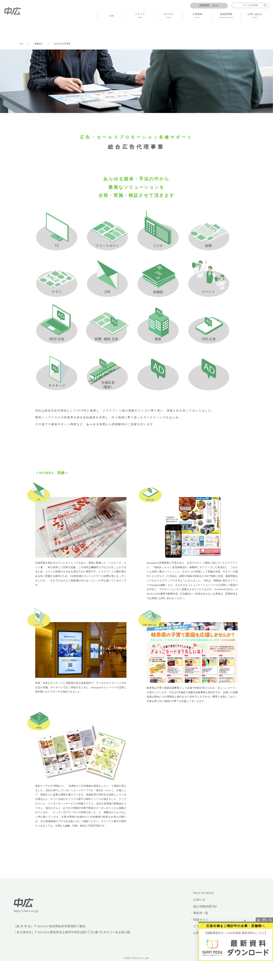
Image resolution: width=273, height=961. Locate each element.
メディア (140, 15)
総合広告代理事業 (62, 44)
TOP (111, 16)
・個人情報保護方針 (203, 906)
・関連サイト (199, 920)
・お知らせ (197, 899)
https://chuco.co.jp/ (26, 911)
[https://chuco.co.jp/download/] (236, 947)
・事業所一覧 (199, 913)
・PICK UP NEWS (202, 893)
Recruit (208, 5)
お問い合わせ (254, 15)
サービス (169, 15)
